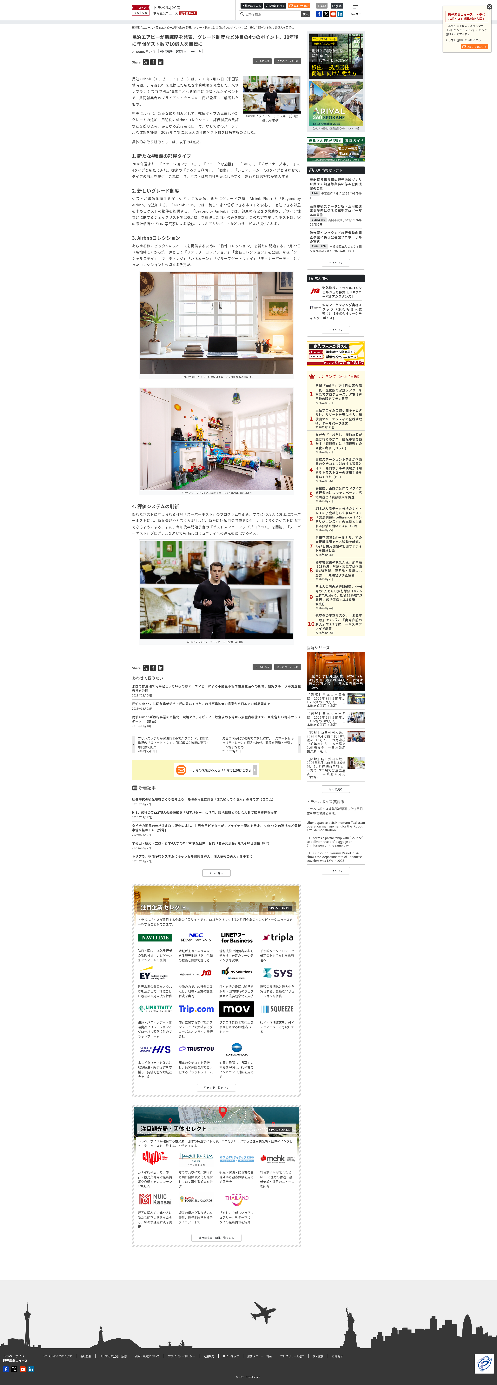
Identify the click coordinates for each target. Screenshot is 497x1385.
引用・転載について (147, 1356)
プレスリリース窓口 (292, 1356)
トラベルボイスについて (57, 1356)
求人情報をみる (275, 6)
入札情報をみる (251, 6)
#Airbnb (196, 51)
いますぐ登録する (476, 47)
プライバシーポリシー (181, 1356)
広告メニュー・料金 (259, 1356)
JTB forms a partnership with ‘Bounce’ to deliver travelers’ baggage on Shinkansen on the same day (335, 841)
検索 (305, 14)
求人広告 (318, 1356)
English (337, 6)
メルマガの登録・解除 (113, 1356)
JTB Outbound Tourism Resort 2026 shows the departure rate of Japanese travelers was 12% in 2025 (334, 857)
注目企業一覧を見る (216, 1088)
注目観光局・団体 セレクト (174, 1129)
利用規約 (208, 1356)
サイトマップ (231, 1356)
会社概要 (85, 1356)
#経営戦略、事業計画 (173, 51)
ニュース (147, 27)
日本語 (322, 6)
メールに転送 (262, 61)
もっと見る (216, 873)
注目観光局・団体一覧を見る (216, 1238)
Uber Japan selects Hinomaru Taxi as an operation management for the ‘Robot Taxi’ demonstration (336, 826)
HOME (136, 27)
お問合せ (337, 1356)
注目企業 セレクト (163, 907)
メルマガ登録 (301, 6)
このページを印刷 (288, 61)
